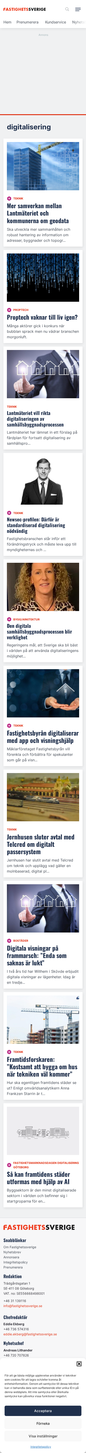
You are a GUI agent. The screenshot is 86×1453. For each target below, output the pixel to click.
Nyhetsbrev (12, 1252)
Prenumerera (28, 22)
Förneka (43, 1423)
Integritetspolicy (41, 1446)
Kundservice (55, 22)
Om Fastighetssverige (19, 1247)
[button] (79, 1364)
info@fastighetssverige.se (22, 1306)
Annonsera (11, 1257)
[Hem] (25, 9)
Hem (7, 22)
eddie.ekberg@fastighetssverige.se (30, 1334)
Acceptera (43, 1411)
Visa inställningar (43, 1436)
